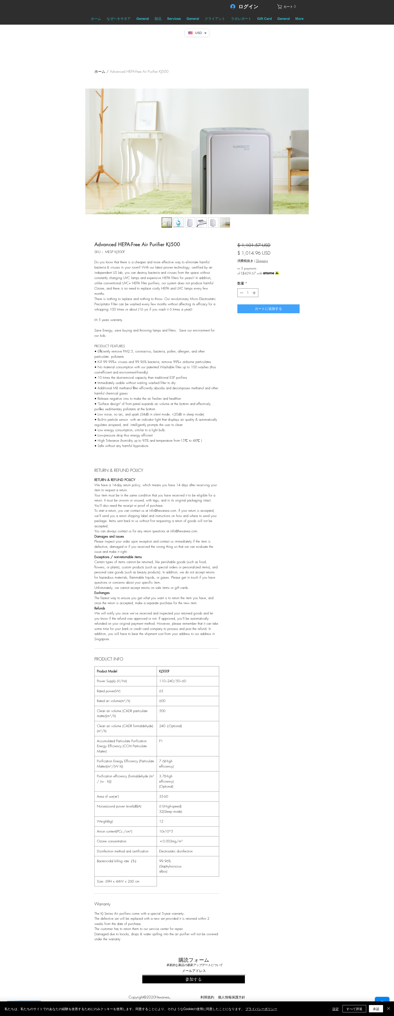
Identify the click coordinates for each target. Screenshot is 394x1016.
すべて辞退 (354, 1008)
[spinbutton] (247, 293)
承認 (376, 1008)
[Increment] (254, 293)
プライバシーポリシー (261, 1008)
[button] (288, 6)
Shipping (262, 261)
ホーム (99, 71)
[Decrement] (241, 293)
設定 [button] (335, 1008)
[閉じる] (388, 1008)
